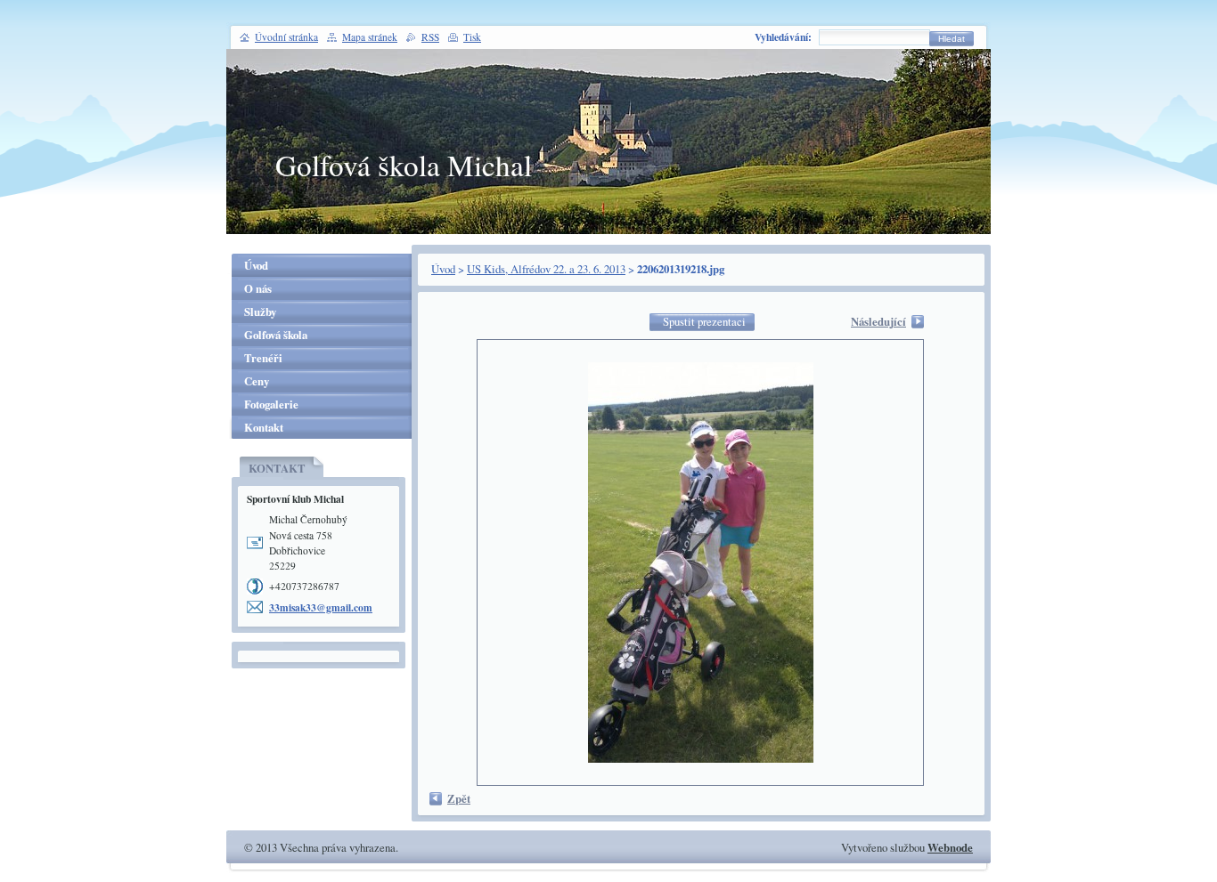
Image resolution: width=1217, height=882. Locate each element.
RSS (430, 37)
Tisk (472, 37)
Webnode (950, 847)
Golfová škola (275, 335)
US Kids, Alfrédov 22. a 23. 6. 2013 (546, 269)
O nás (258, 288)
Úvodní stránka (286, 37)
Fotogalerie (271, 404)
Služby (260, 311)
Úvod (443, 269)
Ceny (256, 381)
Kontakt (263, 427)
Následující (878, 321)
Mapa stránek (369, 37)
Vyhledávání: (783, 37)
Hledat (951, 39)
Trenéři (263, 358)
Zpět (458, 798)
